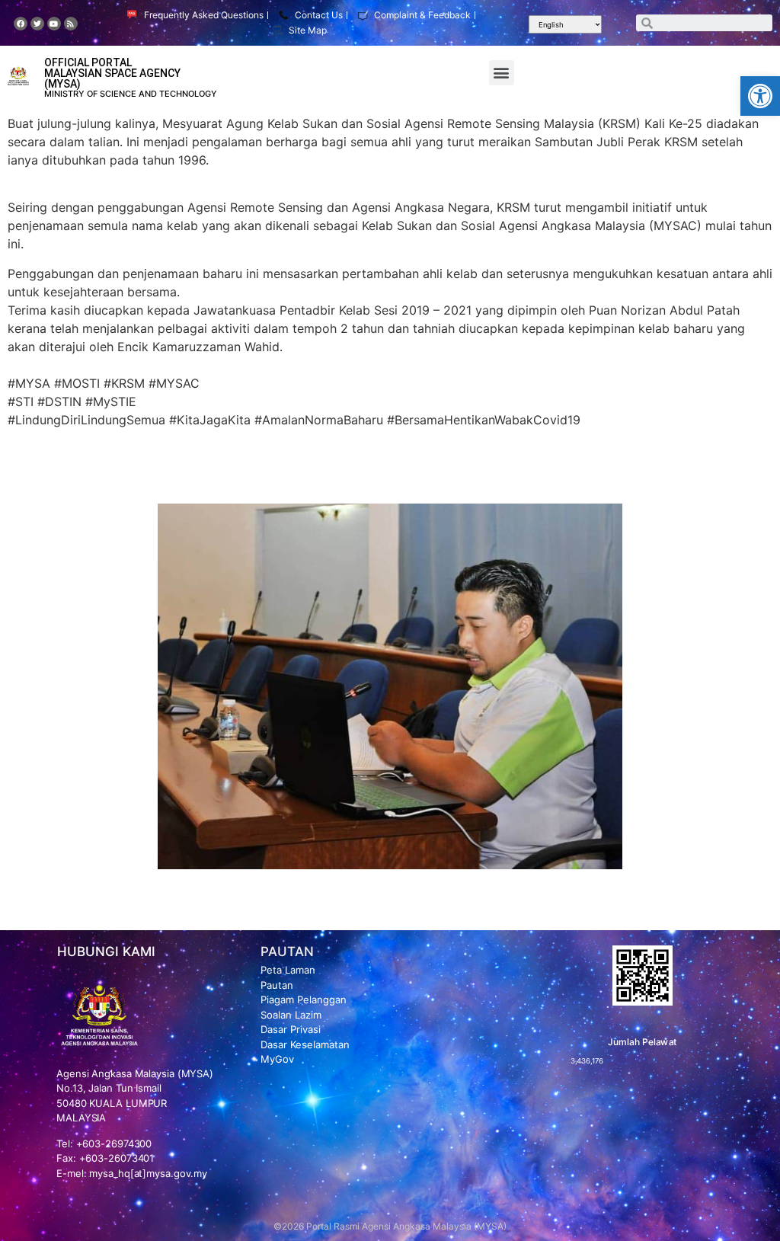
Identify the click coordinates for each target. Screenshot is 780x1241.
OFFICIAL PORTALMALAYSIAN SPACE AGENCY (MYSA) (112, 73)
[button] (760, 96)
